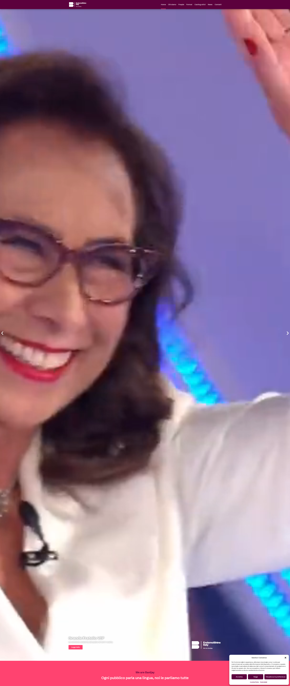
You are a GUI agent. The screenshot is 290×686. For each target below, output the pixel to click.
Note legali (263, 682)
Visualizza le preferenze (275, 677)
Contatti (218, 4)
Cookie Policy (254, 682)
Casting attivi (200, 4)
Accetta (239, 677)
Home (163, 4)
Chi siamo (172, 4)
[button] (285, 658)
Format (189, 4)
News (210, 4)
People (181, 4)
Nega (256, 677)
